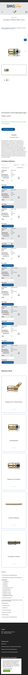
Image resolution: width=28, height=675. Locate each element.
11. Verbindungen (5, 581)
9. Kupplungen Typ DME (6, 594)
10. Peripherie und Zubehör (6, 597)
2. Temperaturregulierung (6, 610)
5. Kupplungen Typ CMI (6, 592)
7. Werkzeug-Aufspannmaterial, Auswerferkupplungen (11, 577)
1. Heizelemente (4, 607)
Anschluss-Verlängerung (14, 518)
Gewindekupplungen (14, 440)
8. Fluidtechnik (7, 28)
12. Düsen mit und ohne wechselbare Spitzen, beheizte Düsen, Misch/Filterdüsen (11, 600)
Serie (15, 165)
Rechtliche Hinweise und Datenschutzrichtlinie (11, 646)
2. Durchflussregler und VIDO (7, 587)
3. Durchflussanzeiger (6, 589)
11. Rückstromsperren (5, 605)
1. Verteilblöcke (5, 586)
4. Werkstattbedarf (4, 614)
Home (12, 17)
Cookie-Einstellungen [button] (7, 668)
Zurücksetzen (20, 167)
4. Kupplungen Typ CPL (6, 590)
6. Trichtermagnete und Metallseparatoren (9, 575)
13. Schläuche (4, 584)
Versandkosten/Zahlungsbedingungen (9, 652)
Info (12, 176)
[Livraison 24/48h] (12, 244)
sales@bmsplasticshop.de (9, 632)
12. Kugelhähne (5, 583)
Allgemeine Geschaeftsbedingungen (9, 649)
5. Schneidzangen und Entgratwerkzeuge (9, 616)
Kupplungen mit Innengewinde (13, 479)
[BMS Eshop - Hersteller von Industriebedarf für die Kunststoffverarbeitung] (14, 6)
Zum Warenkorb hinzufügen (9, 187)
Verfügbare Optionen (8, 129)
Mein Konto (3, 644)
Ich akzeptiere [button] (6, 671)
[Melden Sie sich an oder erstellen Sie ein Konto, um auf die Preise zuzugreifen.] (12, 180)
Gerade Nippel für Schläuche (14, 556)
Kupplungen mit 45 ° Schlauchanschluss (13, 402)
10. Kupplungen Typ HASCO (16, 28)
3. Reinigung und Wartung (6, 612)
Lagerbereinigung (4, 603)
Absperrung (4, 168)
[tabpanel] (14, 51)
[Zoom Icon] (25, 40)
